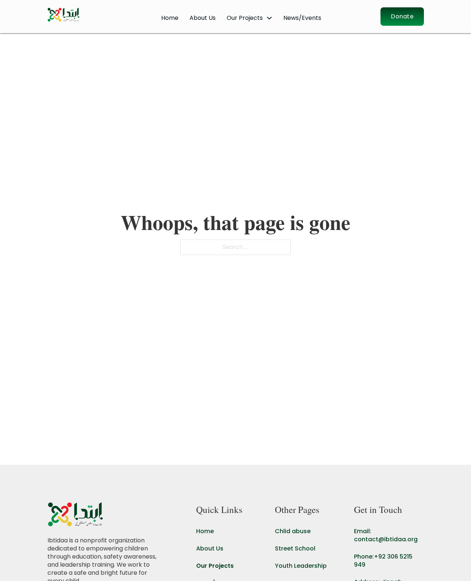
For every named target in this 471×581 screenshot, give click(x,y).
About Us (203, 18)
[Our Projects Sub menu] (269, 18)
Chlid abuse (293, 531)
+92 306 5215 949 (383, 560)
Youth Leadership (301, 566)
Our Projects (215, 566)
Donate (402, 16)
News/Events (302, 18)
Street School (295, 549)
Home (169, 18)
